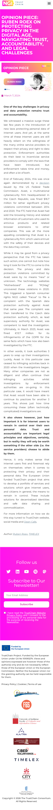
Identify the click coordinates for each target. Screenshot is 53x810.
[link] (12, 3)
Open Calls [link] (30, 521)
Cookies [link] (22, 684)
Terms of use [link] (34, 684)
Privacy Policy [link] (8, 684)
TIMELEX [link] (34, 534)
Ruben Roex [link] (20, 534)
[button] (49, 3)
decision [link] (44, 183)
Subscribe (26, 604)
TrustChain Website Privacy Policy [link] (26, 614)
